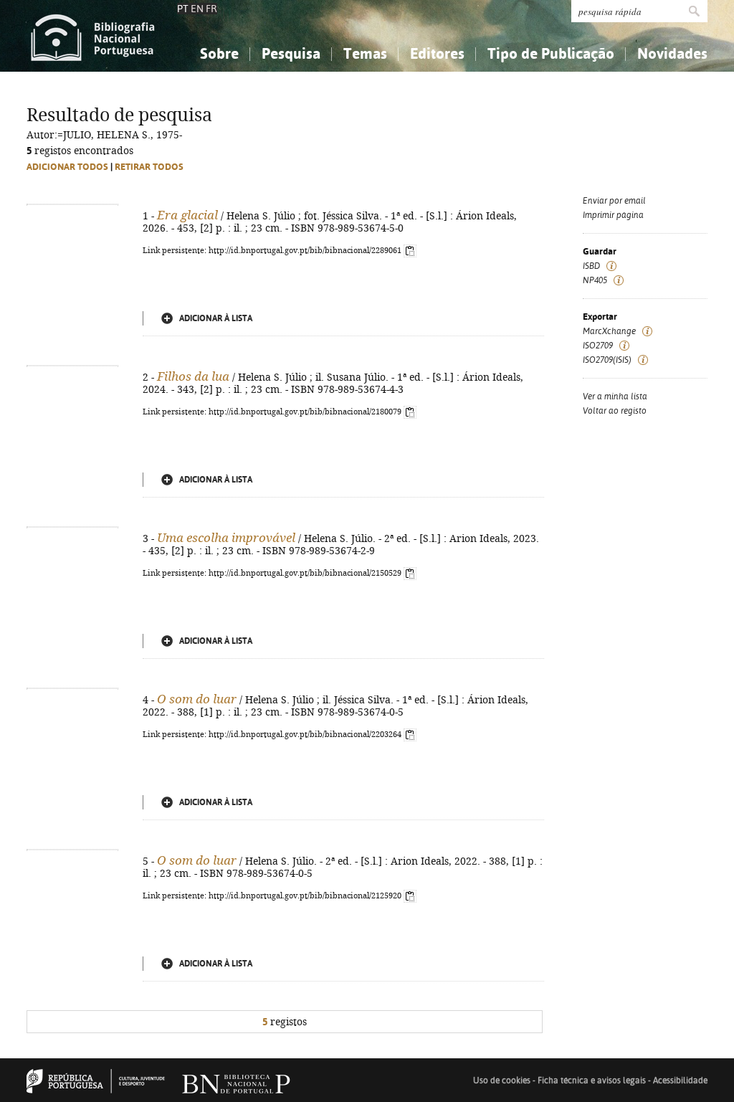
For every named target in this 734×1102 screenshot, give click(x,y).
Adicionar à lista (215, 318)
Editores (437, 53)
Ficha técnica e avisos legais (592, 1080)
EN (197, 8)
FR (211, 8)
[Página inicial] (93, 36)
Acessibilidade (680, 1080)
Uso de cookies (501, 1080)
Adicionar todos (67, 166)
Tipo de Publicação (550, 53)
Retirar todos (149, 166)
